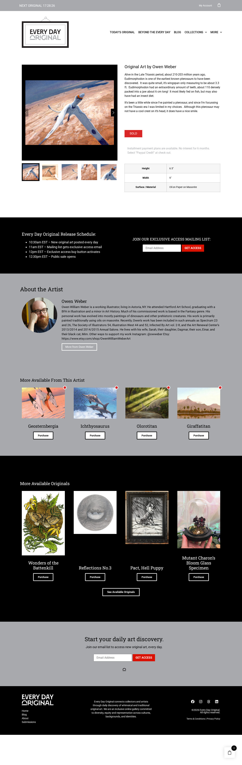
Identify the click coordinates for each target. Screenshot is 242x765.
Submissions (29, 722)
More (214, 32)
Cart (219, 5)
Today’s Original (122, 32)
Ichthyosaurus (95, 426)
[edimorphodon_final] (69, 112)
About (25, 718)
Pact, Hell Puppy (146, 568)
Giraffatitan (198, 426)
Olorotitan (147, 426)
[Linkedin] (216, 701)
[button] (113, 113)
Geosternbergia (43, 426)
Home (25, 710)
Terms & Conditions (196, 719)
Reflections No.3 (95, 568)
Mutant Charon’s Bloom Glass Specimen (198, 563)
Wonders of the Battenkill (43, 565)
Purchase (43, 435)
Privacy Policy (213, 719)
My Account (205, 5)
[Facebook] (192, 701)
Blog (177, 32)
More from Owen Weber (79, 346)
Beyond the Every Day (154, 32)
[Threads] (208, 701)
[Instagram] (200, 701)
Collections (194, 32)
